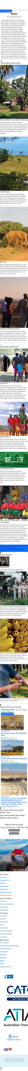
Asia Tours (3, 883)
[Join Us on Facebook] (9, 872)
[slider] (13, 466)
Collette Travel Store (5, 966)
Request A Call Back (14, 830)
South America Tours (6, 895)
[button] (14, 1036)
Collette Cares (4, 922)
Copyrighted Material (6, 934)
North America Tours (6, 892)
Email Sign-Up (4, 910)
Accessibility (3, 937)
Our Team (3, 919)
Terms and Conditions (6, 931)
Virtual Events (4, 951)
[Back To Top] (1, 1068)
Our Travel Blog (4, 942)
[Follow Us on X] (12, 872)
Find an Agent (4, 907)
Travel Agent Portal (5, 948)
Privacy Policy (4, 928)
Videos (2, 963)
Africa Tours (3, 877)
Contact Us (3, 901)
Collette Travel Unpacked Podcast (9, 945)
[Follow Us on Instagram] (11, 872)
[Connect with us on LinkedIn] (14, 872)
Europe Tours (4, 889)
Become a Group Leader (7, 904)
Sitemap (2, 960)
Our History (3, 916)
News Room (3, 954)
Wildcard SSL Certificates (14, 1040)
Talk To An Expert (14, 833)
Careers (2, 925)
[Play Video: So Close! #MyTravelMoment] (14, 458)
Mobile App (3, 957)
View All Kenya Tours (7, 713)
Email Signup (7, 11)
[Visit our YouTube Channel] (17, 872)
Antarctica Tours (4, 880)
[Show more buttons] (26, 466)
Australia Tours (4, 886)
